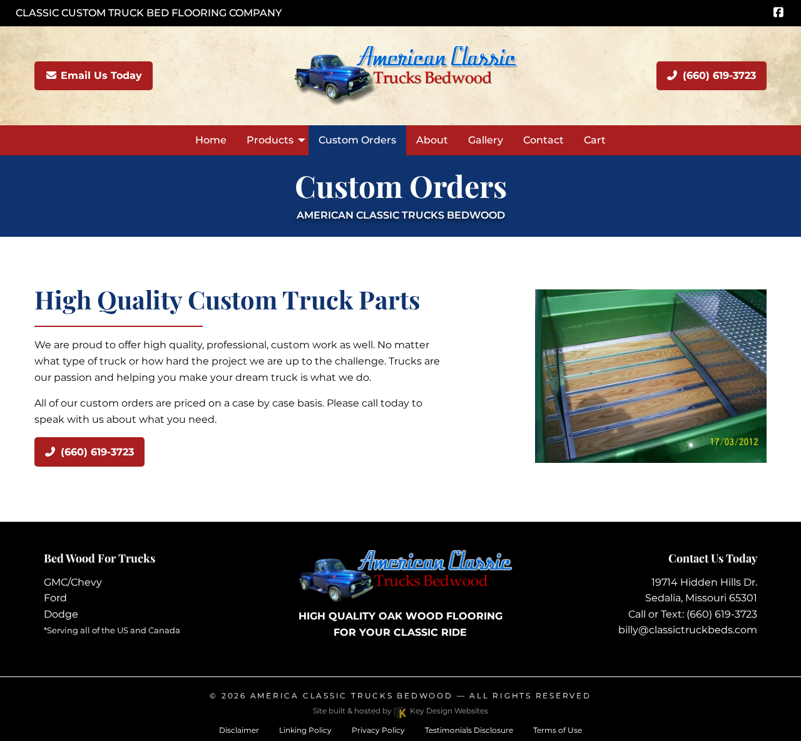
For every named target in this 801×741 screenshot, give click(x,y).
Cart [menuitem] (595, 140)
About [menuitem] (432, 140)
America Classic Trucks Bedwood (351, 695)
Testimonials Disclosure (469, 730)
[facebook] (778, 13)
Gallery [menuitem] (485, 140)
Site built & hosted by (400, 710)
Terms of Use (557, 730)
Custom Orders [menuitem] (357, 140)
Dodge (61, 614)
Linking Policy (305, 730)
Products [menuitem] (270, 140)
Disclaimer (239, 730)
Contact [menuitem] (543, 140)
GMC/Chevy (73, 582)
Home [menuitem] (211, 140)
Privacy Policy (378, 730)
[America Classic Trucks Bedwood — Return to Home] (400, 75)
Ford (55, 598)
